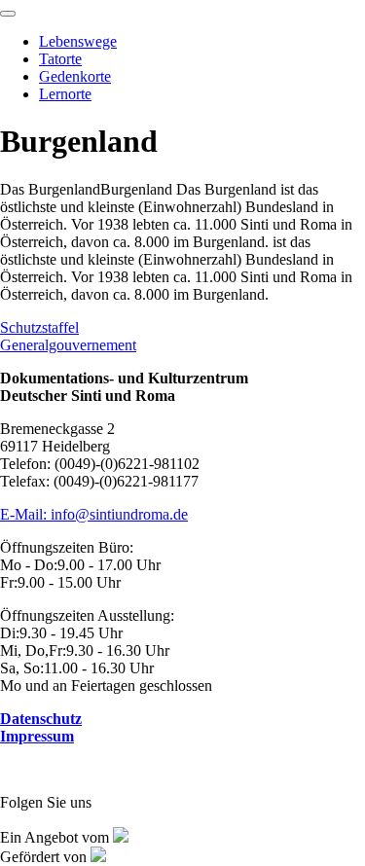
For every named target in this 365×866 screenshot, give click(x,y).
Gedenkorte (75, 76)
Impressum (37, 736)
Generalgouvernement (68, 345)
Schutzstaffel (39, 327)
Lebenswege (78, 41)
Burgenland (176, 215)
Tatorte (60, 59)
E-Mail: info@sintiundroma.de (94, 514)
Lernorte (65, 94)
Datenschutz (41, 718)
